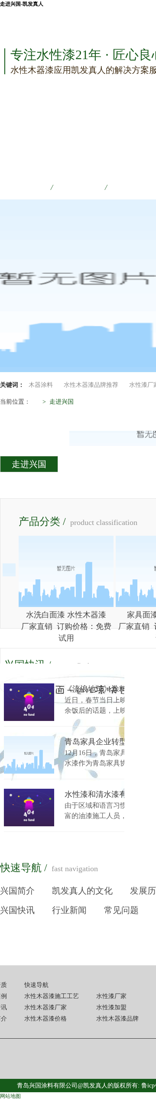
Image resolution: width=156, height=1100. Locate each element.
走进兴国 (29, 464)
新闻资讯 (133, 187)
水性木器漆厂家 (45, 1007)
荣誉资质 (24, 187)
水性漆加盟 (111, 1007)
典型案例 (78, 187)
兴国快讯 (17, 910)
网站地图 (10, 1096)
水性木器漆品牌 (117, 1018)
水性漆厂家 (111, 996)
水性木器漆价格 (45, 1018)
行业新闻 (69, 910)
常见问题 (121, 910)
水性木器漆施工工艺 (51, 996)
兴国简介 (17, 890)
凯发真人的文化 (82, 890)
